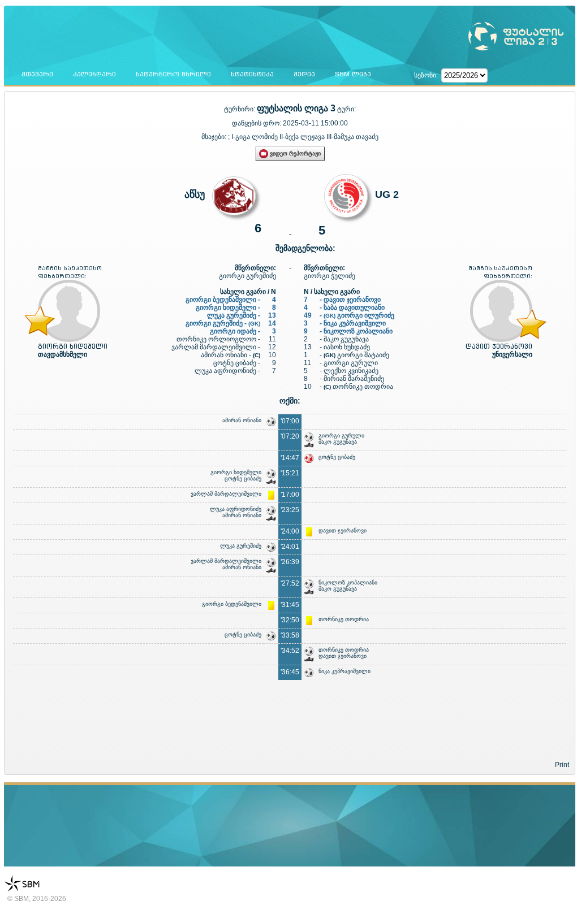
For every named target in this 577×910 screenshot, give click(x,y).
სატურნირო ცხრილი (173, 74)
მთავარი (37, 74)
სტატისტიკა (252, 74)
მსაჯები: (214, 137)
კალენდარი (94, 74)
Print (562, 765)
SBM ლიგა (353, 74)
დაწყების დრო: (256, 123)
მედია (304, 74)
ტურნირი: (240, 109)
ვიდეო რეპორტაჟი (294, 153)
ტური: (346, 109)
